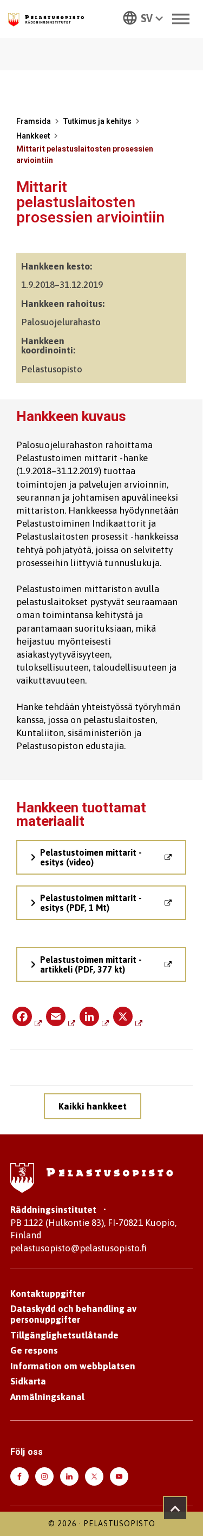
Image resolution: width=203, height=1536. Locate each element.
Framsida (33, 121)
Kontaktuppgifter (47, 1293)
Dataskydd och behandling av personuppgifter (73, 1314)
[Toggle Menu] (180, 19)
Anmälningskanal (47, 1396)
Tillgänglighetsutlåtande (64, 1335)
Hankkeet (33, 136)
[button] (143, 17)
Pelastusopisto (119, 1523)
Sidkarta (28, 1381)
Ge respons (34, 1350)
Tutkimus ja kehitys (97, 121)
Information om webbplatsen (72, 1366)
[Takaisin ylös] (175, 1508)
